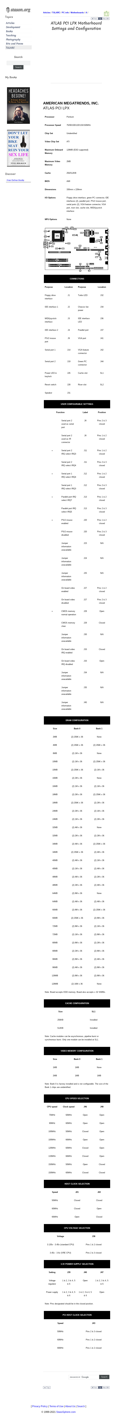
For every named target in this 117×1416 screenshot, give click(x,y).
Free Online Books (15, 180)
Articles (10, 23)
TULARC (10, 47)
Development (13, 27)
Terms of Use (56, 1406)
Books (9, 31)
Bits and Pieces (14, 43)
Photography (13, 39)
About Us (70, 1406)
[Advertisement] (76, 61)
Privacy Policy (40, 1406)
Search (81, 1406)
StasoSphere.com (66, 1412)
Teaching (11, 35)
